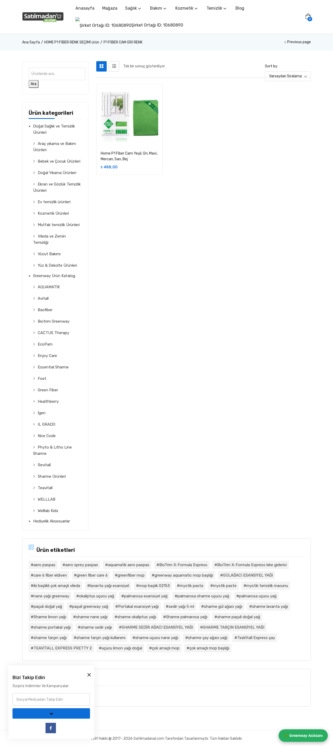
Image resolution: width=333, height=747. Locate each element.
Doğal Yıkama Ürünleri (57, 172)
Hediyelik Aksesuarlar (51, 521)
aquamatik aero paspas (128, 565)
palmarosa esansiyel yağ (146, 596)
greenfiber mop (131, 575)
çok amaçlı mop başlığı (209, 648)
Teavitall (45, 488)
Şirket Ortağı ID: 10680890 (157, 25)
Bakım (156, 8)
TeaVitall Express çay (256, 637)
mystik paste (224, 585)
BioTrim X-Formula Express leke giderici (252, 565)
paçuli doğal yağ (48, 606)
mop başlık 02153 (154, 585)
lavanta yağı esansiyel (109, 585)
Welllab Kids (48, 510)
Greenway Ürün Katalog (54, 275)
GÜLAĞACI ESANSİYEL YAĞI (248, 575)
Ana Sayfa (31, 42)
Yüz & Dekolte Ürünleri (57, 265)
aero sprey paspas (81, 565)
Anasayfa (84, 8)
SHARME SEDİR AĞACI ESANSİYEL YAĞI (157, 627)
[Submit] (51, 713)
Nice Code (47, 435)
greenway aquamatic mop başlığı (184, 575)
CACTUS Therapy (53, 332)
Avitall (43, 298)
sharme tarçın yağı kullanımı (100, 637)
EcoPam (45, 344)
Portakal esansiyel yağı (138, 606)
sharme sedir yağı (96, 627)
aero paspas (44, 565)
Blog (239, 8)
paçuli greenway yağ (90, 606)
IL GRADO (46, 424)
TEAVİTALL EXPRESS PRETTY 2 (63, 648)
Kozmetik (184, 8)
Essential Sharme (53, 367)
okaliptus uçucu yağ (96, 596)
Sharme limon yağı (50, 617)
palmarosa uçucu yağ (258, 596)
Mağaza (109, 8)
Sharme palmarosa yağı (186, 617)
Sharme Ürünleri (52, 476)
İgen (42, 413)
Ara (33, 84)
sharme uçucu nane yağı (156, 637)
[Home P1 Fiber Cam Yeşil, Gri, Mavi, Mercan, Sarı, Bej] (129, 117)
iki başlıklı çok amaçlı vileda (57, 585)
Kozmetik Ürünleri (53, 213)
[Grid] (101, 66)
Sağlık (131, 8)
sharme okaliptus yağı (136, 617)
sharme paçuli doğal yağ (238, 617)
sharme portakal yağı (52, 627)
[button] (308, 17)
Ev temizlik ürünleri (54, 202)
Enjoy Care (47, 355)
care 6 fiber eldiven (50, 575)
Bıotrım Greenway (53, 321)
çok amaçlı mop (166, 648)
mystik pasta (191, 585)
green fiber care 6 (92, 575)
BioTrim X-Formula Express (183, 565)
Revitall (44, 465)
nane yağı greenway (51, 596)
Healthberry (48, 401)
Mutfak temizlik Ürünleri (59, 224)
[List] (114, 66)
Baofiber (45, 310)
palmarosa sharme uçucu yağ (203, 596)
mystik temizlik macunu (267, 585)
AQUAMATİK (49, 287)
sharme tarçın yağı (50, 637)
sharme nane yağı (91, 617)
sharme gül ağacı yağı (223, 606)
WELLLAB (46, 499)
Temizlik (215, 8)
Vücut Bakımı (49, 254)
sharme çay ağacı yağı (207, 637)
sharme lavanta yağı (270, 606)
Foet (42, 378)
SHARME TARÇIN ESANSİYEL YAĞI (233, 627)
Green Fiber (48, 390)
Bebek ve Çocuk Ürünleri (59, 161)
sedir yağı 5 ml (181, 606)
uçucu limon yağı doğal (122, 648)
